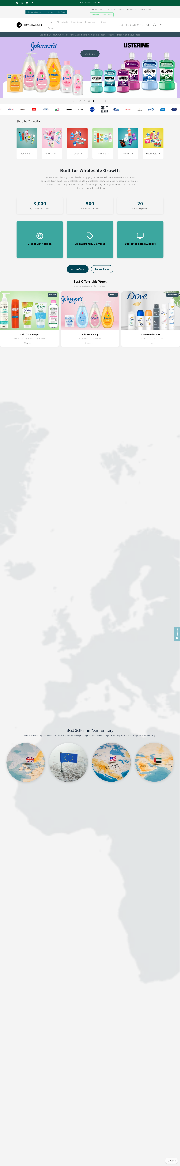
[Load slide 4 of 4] (93, 101)
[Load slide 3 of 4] (89, 101)
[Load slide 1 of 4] (80, 101)
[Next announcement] (119, 3)
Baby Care (50, 153)
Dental (75, 153)
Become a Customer (35, 12)
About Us (93, 9)
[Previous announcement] (61, 3)
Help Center (111, 9)
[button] (91, 22)
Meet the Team (77, 269)
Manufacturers (132, 9)
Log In (102, 9)
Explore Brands (102, 269)
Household (151, 153)
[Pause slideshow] (106, 101)
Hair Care (25, 153)
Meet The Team (145, 9)
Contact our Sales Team (56, 12)
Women (126, 153)
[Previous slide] (73, 101)
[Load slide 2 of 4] (84, 101)
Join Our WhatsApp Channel (102, 14)
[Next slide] (100, 101)
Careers (121, 9)
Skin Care (101, 153)
